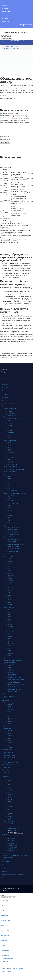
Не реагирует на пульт (14, 828)
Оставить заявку (6, 38)
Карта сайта (5, 21)
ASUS (9, 445)
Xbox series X (11, 840)
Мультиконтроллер (13, 674)
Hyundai (10, 803)
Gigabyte (10, 423)
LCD (9, 811)
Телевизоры (5, 776)
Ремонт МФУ (7, 728)
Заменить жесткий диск (14, 549)
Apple (9, 478)
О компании (5, 1)
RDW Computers (12, 490)
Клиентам (5, 8)
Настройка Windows (13, 534)
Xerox (9, 723)
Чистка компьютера (9, 416)
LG (8, 587)
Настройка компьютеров (11, 473)
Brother (10, 704)
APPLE (9, 444)
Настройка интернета (10, 755)
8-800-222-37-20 (6, 40)
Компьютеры (14, 46)
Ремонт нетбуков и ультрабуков (13, 660)
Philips (9, 784)
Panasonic (10, 589)
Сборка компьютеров (10, 48)
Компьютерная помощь (10, 466)
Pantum (10, 718)
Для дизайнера (12, 410)
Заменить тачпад (12, 691)
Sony (9, 592)
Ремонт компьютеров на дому (12, 440)
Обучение (10, 536)
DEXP (9, 437)
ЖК (8, 815)
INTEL (9, 447)
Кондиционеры (6, 868)
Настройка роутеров (10, 754)
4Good (9, 570)
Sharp (9, 789)
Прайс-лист (5, 5)
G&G (9, 711)
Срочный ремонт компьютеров (16, 469)
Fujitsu (9, 595)
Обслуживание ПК (9, 767)
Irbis (9, 439)
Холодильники (6, 853)
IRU (9, 459)
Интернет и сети (6, 749)
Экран (9, 665)
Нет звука (10, 823)
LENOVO (10, 449)
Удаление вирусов (13, 529)
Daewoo (10, 796)
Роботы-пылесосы (7, 878)
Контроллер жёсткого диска (15, 544)
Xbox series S (11, 838)
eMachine (10, 573)
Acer (9, 420)
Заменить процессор (13, 548)
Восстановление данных (11, 762)
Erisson (10, 799)
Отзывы (4, 15)
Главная (7, 46)
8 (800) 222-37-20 (6, 35)
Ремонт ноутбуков (9, 607)
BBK (9, 792)
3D (8, 809)
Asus (9, 422)
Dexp (9, 560)
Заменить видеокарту (13, 546)
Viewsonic (10, 582)
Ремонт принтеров (9, 703)
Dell (9, 427)
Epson (9, 708)
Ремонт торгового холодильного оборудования (17, 859)
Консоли (3, 945)
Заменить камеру (12, 687)
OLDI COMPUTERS (13, 464)
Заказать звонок (5, 142)
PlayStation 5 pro (12, 847)
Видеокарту (11, 543)
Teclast (9, 491)
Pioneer (10, 806)
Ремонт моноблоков (9, 474)
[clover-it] (5, 892)
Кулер (9, 667)
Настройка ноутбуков (10, 658)
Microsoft (10, 561)
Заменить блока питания (14, 677)
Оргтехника (5, 700)
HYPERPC (10, 463)
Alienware (10, 580)
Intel (9, 434)
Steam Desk (11, 842)
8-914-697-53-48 (6, 42)
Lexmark (10, 716)
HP (8, 428)
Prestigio (10, 571)
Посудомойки (6, 861)
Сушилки (4, 871)
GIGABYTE (11, 457)
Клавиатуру (11, 670)
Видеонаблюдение (7, 769)
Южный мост (11, 675)
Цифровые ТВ (11, 813)
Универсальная (12, 415)
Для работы (11, 413)
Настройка (7, 772)
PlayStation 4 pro (12, 850)
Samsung (10, 430)
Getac (9, 558)
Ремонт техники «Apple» (10, 698)
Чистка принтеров (9, 726)
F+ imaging (11, 709)
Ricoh (9, 720)
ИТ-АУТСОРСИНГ (7, 764)
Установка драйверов (13, 527)
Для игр (10, 411)
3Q (8, 606)
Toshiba (10, 590)
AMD (9, 435)
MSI (9, 456)
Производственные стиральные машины (13, 874)
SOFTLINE (10, 461)
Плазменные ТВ (12, 818)
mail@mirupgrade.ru (26, 24)
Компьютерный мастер (10, 471)
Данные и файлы (7, 759)
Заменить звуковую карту (15, 689)
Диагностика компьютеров (11, 418)
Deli (9, 745)
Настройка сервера (9, 757)
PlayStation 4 (11, 848)
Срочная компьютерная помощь (16, 468)
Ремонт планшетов (9, 696)
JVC (9, 804)
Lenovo (10, 425)
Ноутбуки (5, 554)
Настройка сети (8, 752)
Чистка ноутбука (9, 556)
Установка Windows (13, 532)
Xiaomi (9, 565)
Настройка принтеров (10, 725)
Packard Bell (11, 432)
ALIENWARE (11, 452)
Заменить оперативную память (16, 684)
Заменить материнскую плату (16, 679)
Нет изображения (12, 825)
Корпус (10, 669)
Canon (9, 706)
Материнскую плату (13, 539)
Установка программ (13, 531)
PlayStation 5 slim (12, 845)
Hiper (9, 481)
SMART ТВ (11, 816)
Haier (9, 563)
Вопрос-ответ (6, 11)
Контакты (5, 18)
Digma (9, 568)
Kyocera (10, 714)
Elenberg (10, 797)
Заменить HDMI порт (13, 686)
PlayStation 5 (11, 843)
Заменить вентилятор (13, 551)
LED (9, 820)
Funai (9, 801)
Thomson (10, 794)
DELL (9, 451)
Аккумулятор (11, 672)
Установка (7, 774)
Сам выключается (13, 826)
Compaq (10, 578)
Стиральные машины (8, 864)
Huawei (10, 747)
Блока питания (12, 541)
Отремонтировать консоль (11, 837)
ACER (9, 442)
